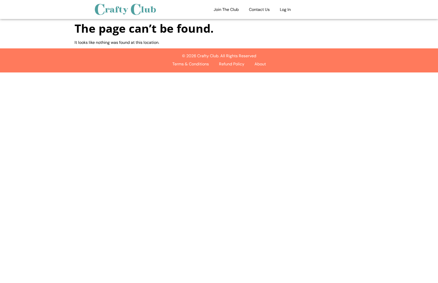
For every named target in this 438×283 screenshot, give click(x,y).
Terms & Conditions (190, 64)
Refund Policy (231, 64)
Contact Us (259, 9)
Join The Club (226, 9)
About (260, 64)
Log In (285, 9)
